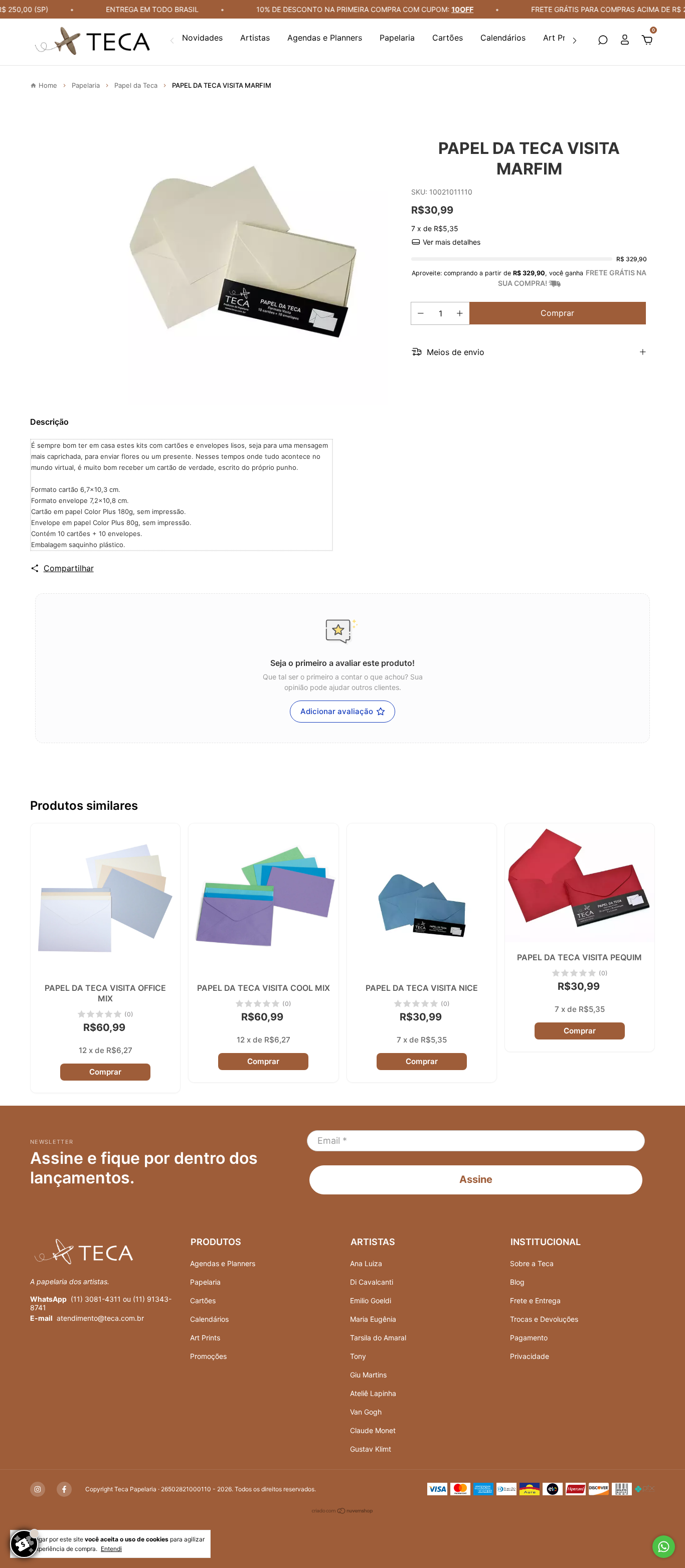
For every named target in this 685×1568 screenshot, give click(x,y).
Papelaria (397, 38)
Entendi (111, 1548)
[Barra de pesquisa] (603, 41)
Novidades (202, 38)
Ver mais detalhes (450, 242)
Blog (517, 1282)
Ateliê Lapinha (373, 1393)
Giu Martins (368, 1374)
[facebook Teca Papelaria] (64, 1489)
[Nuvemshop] (342, 1511)
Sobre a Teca (532, 1263)
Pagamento (529, 1337)
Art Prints (561, 38)
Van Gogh (366, 1412)
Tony (358, 1356)
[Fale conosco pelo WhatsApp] (663, 1546)
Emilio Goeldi (370, 1300)
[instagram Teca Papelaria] (37, 1489)
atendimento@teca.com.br (100, 1318)
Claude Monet (373, 1430)
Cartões (447, 38)
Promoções (208, 1356)
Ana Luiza (366, 1263)
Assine (475, 1179)
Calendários (503, 38)
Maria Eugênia (373, 1319)
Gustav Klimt (370, 1449)
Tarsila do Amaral (378, 1337)
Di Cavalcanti (371, 1282)
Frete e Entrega (535, 1300)
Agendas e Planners (324, 38)
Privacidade (529, 1356)
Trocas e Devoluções (544, 1319)
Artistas (255, 38)
